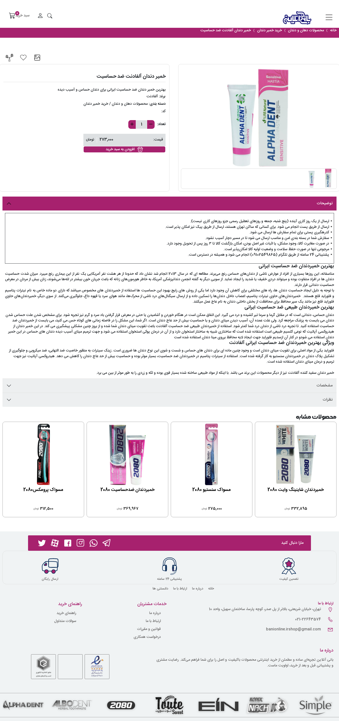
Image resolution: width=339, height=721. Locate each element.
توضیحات (325, 203)
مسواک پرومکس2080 (43, 490)
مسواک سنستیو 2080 (211, 490)
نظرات (328, 399)
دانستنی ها (160, 589)
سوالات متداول (65, 621)
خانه (211, 589)
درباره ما (197, 589)
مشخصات (324, 385)
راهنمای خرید (66, 613)
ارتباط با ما (180, 589)
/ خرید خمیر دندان (97, 104)
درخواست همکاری (147, 637)
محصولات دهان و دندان (130, 104)
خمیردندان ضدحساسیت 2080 (128, 490)
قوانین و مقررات (149, 629)
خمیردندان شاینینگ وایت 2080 (296, 490)
